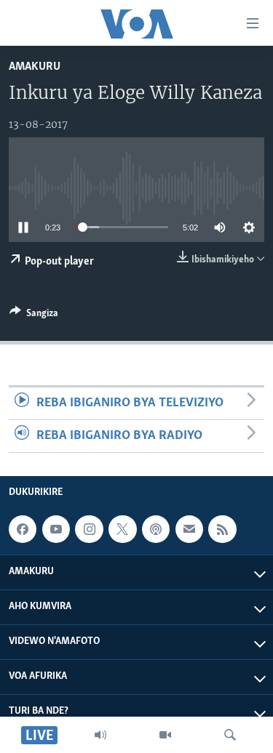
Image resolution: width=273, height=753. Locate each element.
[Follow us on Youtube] (56, 529)
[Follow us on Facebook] (22, 529)
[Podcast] (156, 529)
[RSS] (222, 529)
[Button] (33, 315)
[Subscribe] (189, 529)
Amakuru (34, 66)
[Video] (165, 735)
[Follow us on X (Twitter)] (122, 529)
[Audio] (100, 735)
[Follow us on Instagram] (89, 529)
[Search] (230, 735)
